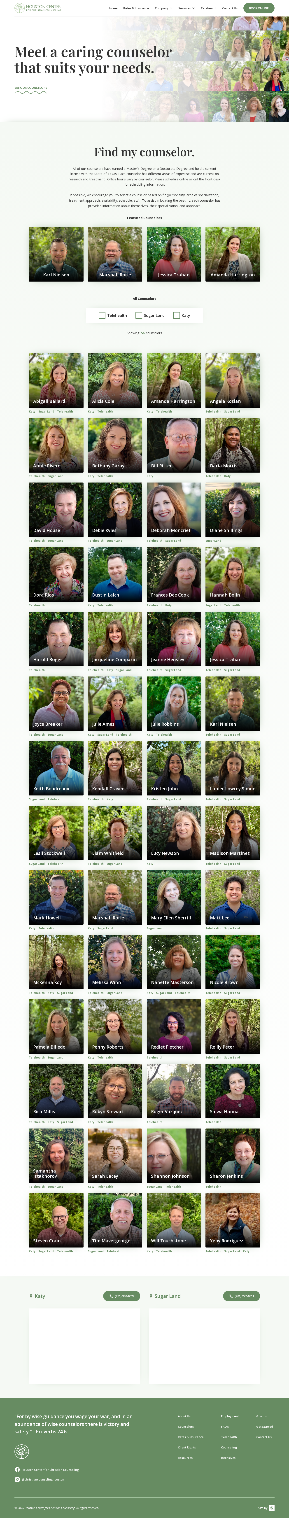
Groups (261, 1416)
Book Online (259, 8)
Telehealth (209, 8)
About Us (184, 1416)
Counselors (186, 1427)
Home (113, 8)
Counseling (229, 1447)
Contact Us (230, 8)
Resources (185, 1458)
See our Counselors (30, 88)
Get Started (264, 1427)
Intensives (228, 1458)
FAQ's (225, 1427)
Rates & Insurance (136, 8)
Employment (230, 1416)
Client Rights (187, 1447)
